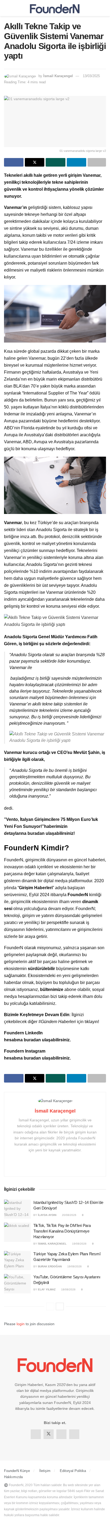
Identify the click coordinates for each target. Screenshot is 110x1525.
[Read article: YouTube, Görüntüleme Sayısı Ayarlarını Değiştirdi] (17, 1283)
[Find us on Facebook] (36, 1434)
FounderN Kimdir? (36, 848)
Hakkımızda (13, 1477)
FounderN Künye (17, 1471)
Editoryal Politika (73, 1471)
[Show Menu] (6, 8)
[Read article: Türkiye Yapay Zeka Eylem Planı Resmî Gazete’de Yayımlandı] (17, 1260)
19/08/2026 (79, 1243)
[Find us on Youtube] (74, 1434)
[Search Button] (103, 8)
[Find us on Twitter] (49, 1434)
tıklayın (91, 1021)
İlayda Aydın (47, 1215)
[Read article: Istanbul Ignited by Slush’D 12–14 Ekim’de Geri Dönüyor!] (17, 1209)
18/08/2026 (68, 1289)
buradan (37, 833)
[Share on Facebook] (13, 162)
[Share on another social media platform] (97, 162)
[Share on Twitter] (34, 162)
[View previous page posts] (50, 1306)
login (21, 1324)
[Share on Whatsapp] (55, 162)
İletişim (44, 1471)
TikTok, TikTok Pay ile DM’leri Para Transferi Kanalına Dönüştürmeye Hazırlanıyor (62, 1231)
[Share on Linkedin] (76, 162)
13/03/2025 (91, 76)
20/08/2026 (68, 1215)
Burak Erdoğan (50, 1266)
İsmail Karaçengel (58, 76)
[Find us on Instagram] (61, 1434)
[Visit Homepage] (55, 8)
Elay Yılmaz (47, 1289)
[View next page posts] (60, 1306)
